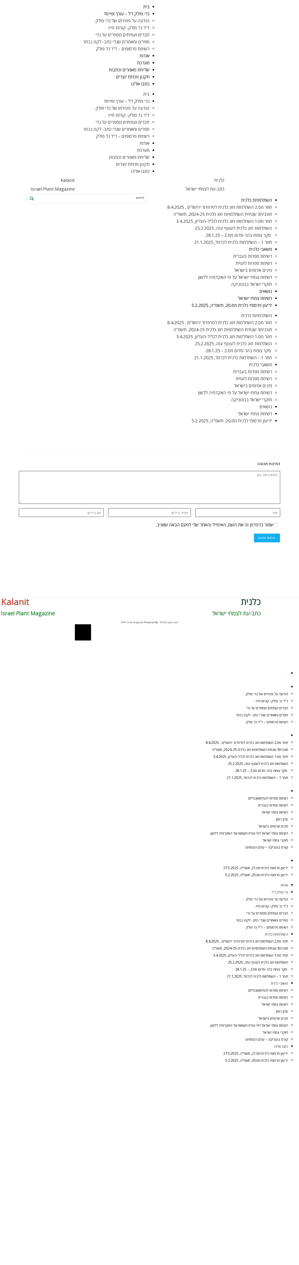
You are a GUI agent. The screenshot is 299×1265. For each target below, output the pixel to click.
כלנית (219, 180)
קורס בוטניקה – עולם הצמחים (266, 847)
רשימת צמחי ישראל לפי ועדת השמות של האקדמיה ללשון (249, 833)
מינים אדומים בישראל (253, 270)
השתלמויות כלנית (256, 200)
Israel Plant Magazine (53, 189)
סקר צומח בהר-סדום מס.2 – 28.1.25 (239, 235)
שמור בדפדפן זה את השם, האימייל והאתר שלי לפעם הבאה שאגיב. (214, 525)
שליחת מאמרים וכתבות (129, 70)
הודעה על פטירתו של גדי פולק (122, 21)
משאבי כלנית (260, 249)
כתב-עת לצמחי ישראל (204, 189)
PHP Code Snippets (132, 622)
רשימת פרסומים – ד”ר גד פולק (123, 49)
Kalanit (68, 180)
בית (146, 7)
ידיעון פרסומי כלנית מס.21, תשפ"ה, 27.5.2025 (255, 867)
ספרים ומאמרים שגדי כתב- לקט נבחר (116, 42)
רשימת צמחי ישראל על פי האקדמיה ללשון (235, 277)
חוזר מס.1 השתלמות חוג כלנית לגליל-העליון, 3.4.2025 (224, 221)
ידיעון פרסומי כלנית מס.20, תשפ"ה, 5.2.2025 (232, 305)
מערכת (143, 63)
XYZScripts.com (169, 622)
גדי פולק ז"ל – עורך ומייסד (127, 14)
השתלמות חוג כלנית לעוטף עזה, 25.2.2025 (233, 228)
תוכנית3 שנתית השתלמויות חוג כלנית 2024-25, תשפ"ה (222, 214)
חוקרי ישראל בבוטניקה (251, 284)
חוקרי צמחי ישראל (275, 840)
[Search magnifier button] (31, 199)
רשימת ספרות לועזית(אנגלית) (268, 798)
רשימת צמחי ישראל (255, 298)
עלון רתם (282, 819)
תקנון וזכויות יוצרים (133, 77)
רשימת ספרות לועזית (254, 263)
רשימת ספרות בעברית (252, 256)
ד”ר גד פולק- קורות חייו (129, 28)
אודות (144, 56)
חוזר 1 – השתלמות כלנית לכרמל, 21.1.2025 (233, 242)
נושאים (265, 291)
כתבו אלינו (140, 84)
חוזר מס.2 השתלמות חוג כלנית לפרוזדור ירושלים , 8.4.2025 (219, 207)
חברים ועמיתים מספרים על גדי (122, 35)
